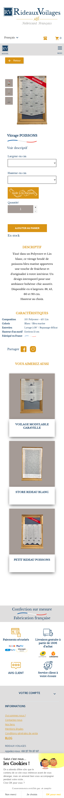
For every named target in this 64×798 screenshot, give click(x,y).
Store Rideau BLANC (32, 492)
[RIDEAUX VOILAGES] (32, 16)
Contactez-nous (13, 720)
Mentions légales (14, 729)
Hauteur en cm (17, 173)
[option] (9, 83)
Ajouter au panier (27, 228)
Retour (14, 60)
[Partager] (23, 349)
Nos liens (10, 724)
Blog (8, 738)
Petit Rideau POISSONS (32, 559)
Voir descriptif (17, 148)
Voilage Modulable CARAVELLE (32, 426)
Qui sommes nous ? (15, 715)
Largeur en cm (17, 156)
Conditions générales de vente (21, 733)
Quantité (13, 202)
